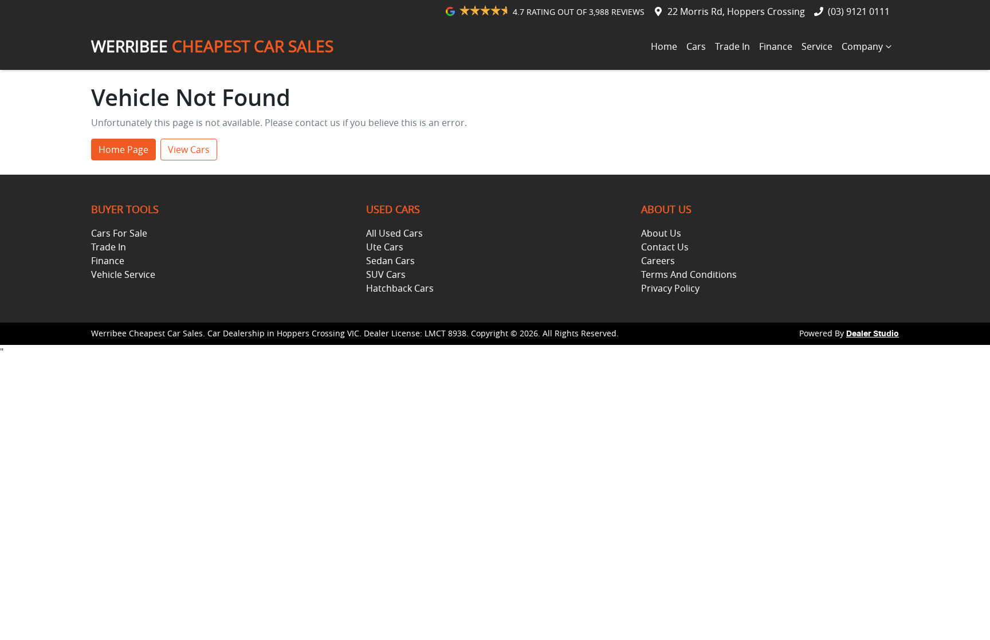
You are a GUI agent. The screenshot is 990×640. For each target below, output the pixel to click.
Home (664, 46)
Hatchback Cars (400, 288)
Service (817, 46)
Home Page (123, 149)
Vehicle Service (123, 274)
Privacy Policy (670, 288)
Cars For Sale (119, 233)
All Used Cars (394, 233)
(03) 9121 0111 (859, 11)
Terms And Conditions (689, 274)
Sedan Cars (390, 260)
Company (862, 46)
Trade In (732, 46)
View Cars (189, 149)
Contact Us (665, 247)
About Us (661, 233)
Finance (775, 46)
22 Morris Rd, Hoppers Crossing (736, 11)
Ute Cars (384, 247)
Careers (658, 260)
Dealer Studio (872, 334)
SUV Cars (386, 274)
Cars (696, 46)
